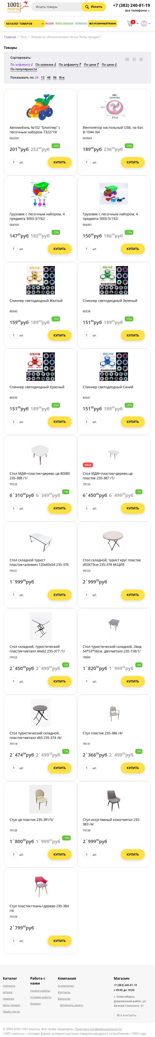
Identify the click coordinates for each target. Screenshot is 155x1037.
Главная (10, 37)
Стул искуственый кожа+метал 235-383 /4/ (111, 821)
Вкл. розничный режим (102, 23)
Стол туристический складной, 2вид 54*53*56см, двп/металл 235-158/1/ (112, 648)
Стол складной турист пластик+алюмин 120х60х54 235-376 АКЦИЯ (39, 564)
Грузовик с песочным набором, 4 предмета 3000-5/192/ (110, 216)
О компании (66, 986)
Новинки (81, 23)
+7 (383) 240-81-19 (125, 985)
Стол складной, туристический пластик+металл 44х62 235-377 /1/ (37, 648)
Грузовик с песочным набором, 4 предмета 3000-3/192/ (37, 216)
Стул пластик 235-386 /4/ (103, 733)
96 (55, 77)
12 (42, 77)
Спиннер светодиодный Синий (108, 387)
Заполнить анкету (71, 1005)
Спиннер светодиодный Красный (37, 387)
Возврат (35, 1003)
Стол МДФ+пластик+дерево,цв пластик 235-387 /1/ (108, 475)
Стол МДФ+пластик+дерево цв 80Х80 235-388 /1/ (40, 475)
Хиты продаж (64, 23)
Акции (49, 23)
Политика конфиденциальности (98, 1029)
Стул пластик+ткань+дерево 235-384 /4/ (39, 908)
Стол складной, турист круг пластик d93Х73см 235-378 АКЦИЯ (112, 562)
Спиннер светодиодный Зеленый (110, 300)
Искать (96, 7)
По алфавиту (69, 64)
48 (48, 77)
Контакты (64, 992)
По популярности (23, 69)
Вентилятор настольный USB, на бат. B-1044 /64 (113, 129)
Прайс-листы (11, 1011)
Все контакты (126, 1015)
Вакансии (64, 998)
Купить (59, 162)
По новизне (45, 64)
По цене (90, 64)
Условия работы (40, 997)
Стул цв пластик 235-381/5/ (31, 819)
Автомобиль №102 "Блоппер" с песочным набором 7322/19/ (35, 129)
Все (61, 77)
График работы (40, 990)
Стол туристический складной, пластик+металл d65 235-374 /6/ (36, 735)
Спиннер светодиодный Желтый (36, 300)
